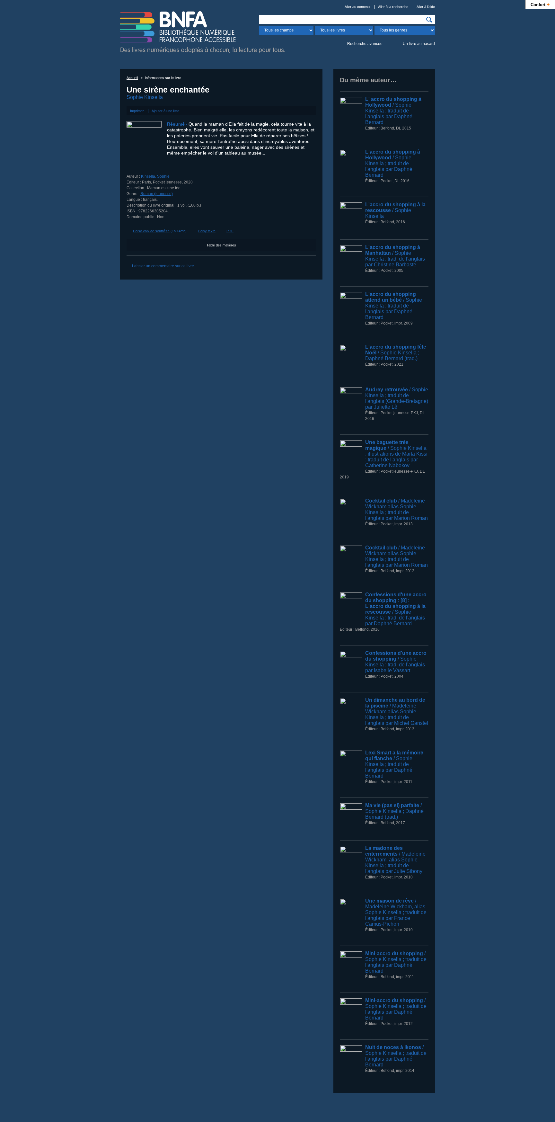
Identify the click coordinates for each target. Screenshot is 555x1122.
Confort (540, 4)
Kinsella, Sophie (155, 176)
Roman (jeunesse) (156, 193)
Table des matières (221, 245)
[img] (429, 19)
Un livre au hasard (419, 43)
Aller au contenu (357, 7)
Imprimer (137, 111)
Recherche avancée (365, 43)
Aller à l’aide (426, 7)
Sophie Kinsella (145, 97)
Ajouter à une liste (165, 111)
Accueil (132, 78)
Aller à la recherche (393, 7)
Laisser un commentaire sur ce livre (163, 266)
